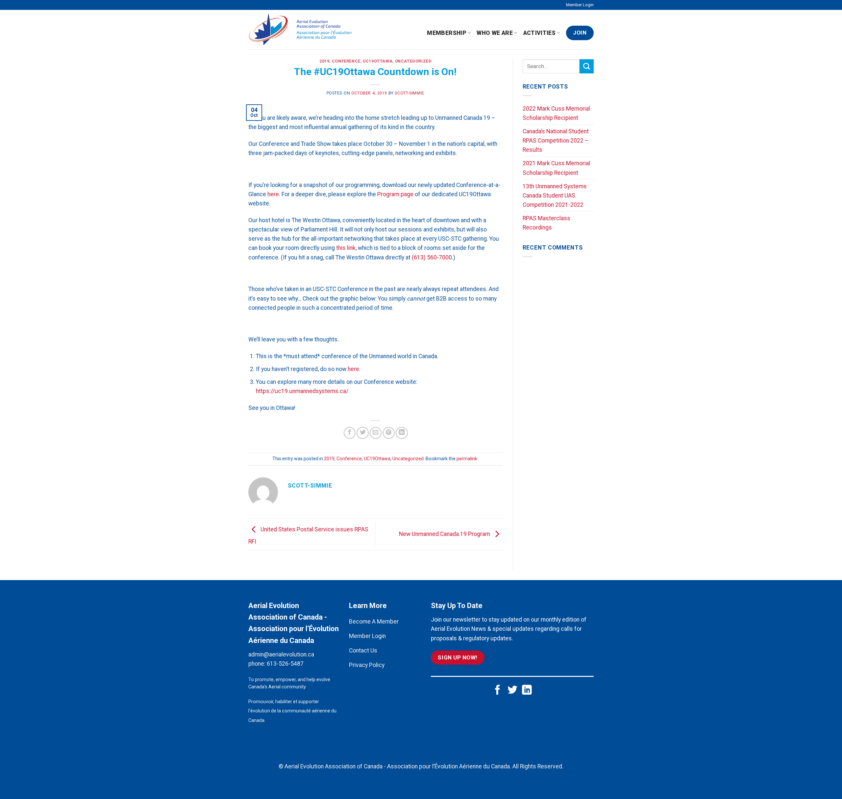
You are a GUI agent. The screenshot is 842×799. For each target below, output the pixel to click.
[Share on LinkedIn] (402, 433)
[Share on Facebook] (350, 433)
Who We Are (495, 33)
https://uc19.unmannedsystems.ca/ (302, 391)
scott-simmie (409, 93)
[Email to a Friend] (376, 433)
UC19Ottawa (377, 61)
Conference (346, 61)
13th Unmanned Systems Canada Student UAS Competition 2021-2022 (555, 195)
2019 (324, 61)
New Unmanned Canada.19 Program (445, 534)
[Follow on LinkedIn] (527, 690)
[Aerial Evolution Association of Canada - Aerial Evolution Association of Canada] (303, 29)
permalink (467, 458)
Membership (446, 33)
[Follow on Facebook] (498, 690)
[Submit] (587, 66)
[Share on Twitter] (362, 433)
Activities (539, 33)
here (273, 194)
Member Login (580, 4)
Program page (395, 194)
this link (346, 248)
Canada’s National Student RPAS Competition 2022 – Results (556, 140)
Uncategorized (413, 61)
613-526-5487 (285, 663)
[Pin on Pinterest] (389, 433)
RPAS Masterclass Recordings (546, 223)
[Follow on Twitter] (512, 690)
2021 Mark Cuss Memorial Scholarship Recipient (556, 168)
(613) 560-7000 (432, 257)
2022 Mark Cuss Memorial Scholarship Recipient (556, 113)
